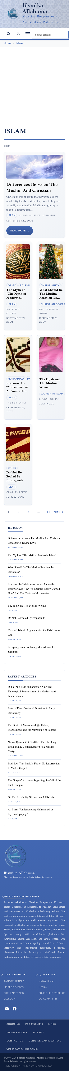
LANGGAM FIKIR (48, 998)
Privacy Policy (17, 1032)
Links (52, 1024)
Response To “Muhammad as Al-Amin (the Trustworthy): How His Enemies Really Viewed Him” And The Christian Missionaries (34, 588)
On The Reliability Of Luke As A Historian (31, 797)
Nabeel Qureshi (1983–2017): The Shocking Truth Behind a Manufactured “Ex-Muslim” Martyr (32, 746)
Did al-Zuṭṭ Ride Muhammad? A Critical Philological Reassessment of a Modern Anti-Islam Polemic (32, 691)
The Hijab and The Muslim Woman (49, 383)
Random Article (14, 981)
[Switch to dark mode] (18, 33)
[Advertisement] (34, 84)
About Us (13, 1024)
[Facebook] (15, 1009)
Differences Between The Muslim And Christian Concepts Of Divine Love (32, 190)
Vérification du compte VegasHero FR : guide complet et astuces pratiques (24, 1049)
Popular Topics (14, 993)
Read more (18, 230)
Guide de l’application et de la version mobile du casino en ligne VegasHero (46, 1040)
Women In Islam (52, 393)
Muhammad (16, 378)
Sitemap (38, 1032)
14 (48, 512)
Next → (58, 512)
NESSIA (43, 987)
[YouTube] (7, 1009)
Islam (12, 215)
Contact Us (15, 1040)
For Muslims (34, 1024)
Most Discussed (14, 987)
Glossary (10, 998)
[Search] (8, 33)
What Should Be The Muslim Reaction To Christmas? (50, 295)
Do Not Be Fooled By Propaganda (14, 476)
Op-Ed (12, 285)
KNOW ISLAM (46, 981)
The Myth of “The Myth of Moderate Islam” (16, 295)
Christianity (50, 285)
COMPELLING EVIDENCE (52, 993)
